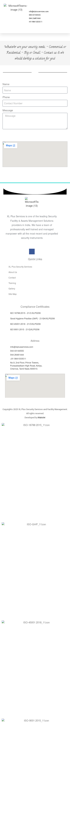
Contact (12, 277)
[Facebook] (56, 19)
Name (6, 84)
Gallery (11, 288)
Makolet (41, 417)
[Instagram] (60, 19)
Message (8, 110)
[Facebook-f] (32, 252)
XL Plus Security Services (20, 266)
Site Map (12, 293)
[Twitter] (60, 22)
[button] (20, 17)
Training (12, 283)
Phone (6, 97)
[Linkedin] (64, 19)
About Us (12, 272)
